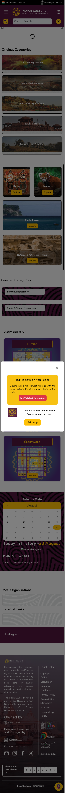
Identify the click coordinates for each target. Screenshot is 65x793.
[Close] (57, 368)
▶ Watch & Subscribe (33, 398)
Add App (32, 422)
